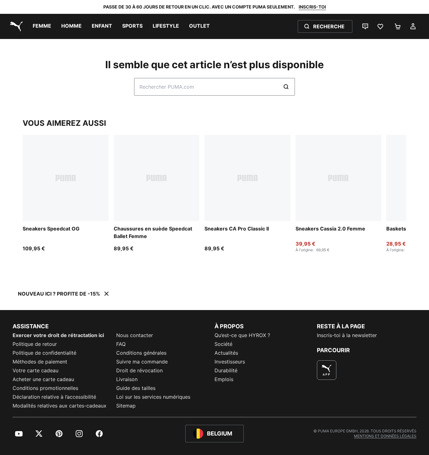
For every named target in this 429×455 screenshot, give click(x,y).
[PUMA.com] (15, 26)
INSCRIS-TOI (312, 6)
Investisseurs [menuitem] (230, 361)
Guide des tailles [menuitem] (135, 388)
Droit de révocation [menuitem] (139, 370)
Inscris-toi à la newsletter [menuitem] (347, 335)
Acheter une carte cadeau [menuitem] (43, 379)
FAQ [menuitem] (121, 344)
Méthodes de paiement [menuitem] (40, 361)
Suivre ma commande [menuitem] (142, 361)
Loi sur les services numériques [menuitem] (153, 397)
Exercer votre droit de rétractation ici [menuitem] (58, 335)
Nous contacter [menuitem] (134, 335)
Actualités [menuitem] (226, 353)
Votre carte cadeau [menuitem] (35, 370)
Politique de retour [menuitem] (35, 344)
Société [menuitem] (223, 344)
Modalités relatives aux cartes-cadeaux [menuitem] (59, 405)
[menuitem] (42, 26)
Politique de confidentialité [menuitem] (44, 353)
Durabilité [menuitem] (226, 370)
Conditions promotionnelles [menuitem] (45, 388)
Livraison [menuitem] (127, 379)
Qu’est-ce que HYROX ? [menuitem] (242, 335)
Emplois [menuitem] (224, 379)
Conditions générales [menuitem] (141, 353)
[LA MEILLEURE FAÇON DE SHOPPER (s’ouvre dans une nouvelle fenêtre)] (326, 370)
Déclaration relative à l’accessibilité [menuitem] (54, 397)
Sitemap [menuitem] (126, 405)
